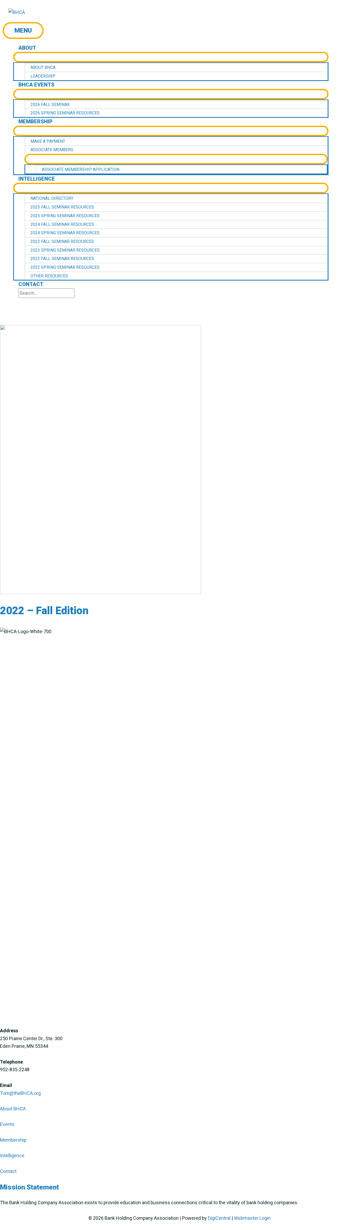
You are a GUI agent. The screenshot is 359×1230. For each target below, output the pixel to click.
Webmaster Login (252, 1218)
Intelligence (12, 1155)
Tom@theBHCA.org (20, 1093)
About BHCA (13, 1108)
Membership (13, 1140)
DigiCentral (219, 1218)
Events (7, 1124)
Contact (8, 1171)
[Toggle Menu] (171, 57)
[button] (22, 302)
